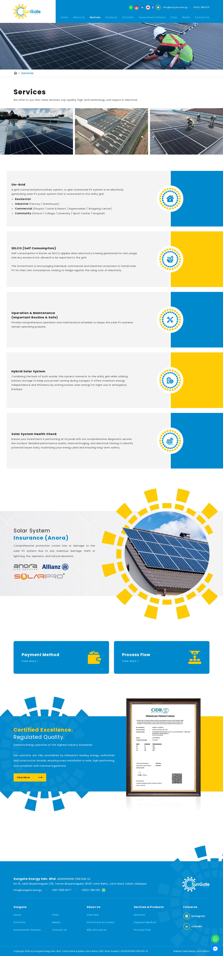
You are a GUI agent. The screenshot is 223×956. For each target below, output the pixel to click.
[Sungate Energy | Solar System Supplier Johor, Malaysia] (27, 11)
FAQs (173, 17)
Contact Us (202, 17)
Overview (93, 914)
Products (111, 17)
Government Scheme (152, 17)
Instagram (198, 916)
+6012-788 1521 (90, 890)
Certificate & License (100, 922)
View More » (30, 661)
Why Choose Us (96, 929)
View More (23, 777)
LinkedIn (196, 926)
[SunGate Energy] (153, 7)
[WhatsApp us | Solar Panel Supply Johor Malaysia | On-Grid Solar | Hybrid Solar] (215, 939)
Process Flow (142, 929)
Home (64, 17)
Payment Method (145, 922)
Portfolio (128, 17)
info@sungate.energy (28, 890)
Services (95, 17)
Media (56, 922)
